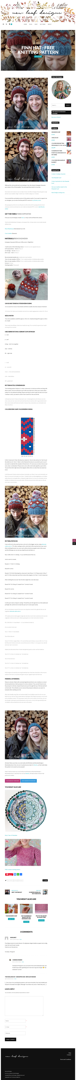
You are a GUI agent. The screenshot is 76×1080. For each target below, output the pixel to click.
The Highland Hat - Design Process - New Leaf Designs (20, 976)
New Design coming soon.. (58, 192)
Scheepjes (20, 880)
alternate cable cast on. (15, 611)
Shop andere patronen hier (28, 780)
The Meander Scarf (11, 916)
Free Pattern (10, 880)
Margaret (13, 937)
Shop (70, 1053)
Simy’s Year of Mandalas (11, 835)
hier (28, 222)
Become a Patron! (56, 117)
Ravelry (35, 765)
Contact (69, 1054)
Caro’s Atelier (8, 233)
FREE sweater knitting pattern (12, 869)
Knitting (16, 880)
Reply (21, 939)
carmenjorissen (17, 960)
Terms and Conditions (65, 1059)
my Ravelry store (36, 200)
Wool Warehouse (9, 228)
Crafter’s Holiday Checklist (58, 174)
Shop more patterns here (12, 780)
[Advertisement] (61, 207)
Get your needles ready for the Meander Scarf (26, 917)
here (23, 217)
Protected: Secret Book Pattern (41, 916)
